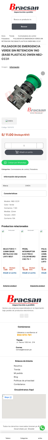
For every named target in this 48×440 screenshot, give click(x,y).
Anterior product (10, 286)
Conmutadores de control (27, 36)
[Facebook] (22, 316)
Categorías (24, 438)
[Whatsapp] (26, 316)
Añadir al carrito (26, 152)
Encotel (31, 429)
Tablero (8, 438)
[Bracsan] (24, 8)
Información (14, 67)
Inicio (3, 36)
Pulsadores (5, 39)
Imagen (5, 67)
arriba (40, 438)
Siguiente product (37, 286)
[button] (43, 73)
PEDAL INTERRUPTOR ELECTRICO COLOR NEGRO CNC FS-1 (28, 254)
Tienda (11, 36)
